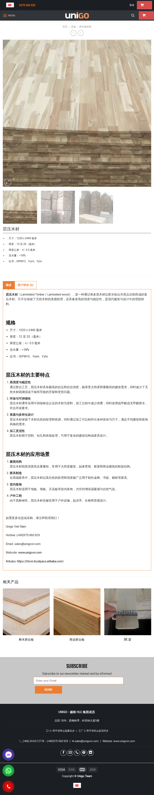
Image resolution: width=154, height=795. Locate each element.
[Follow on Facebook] (63, 753)
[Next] (143, 113)
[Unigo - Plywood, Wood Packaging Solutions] (77, 15)
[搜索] (132, 15)
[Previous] (10, 113)
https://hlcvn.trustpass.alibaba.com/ (40, 561)
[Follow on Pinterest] (84, 753)
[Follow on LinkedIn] (91, 753)
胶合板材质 (85, 26)
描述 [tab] (9, 285)
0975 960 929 (27, 5)
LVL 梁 (127, 639)
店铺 (73, 26)
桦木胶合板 (26, 639)
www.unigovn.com (30, 552)
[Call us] (77, 753)
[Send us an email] (70, 753)
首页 (65, 26)
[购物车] (144, 5)
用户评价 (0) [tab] (25, 285)
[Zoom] (7, 182)
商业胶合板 (77, 639)
